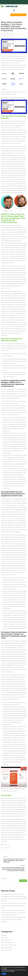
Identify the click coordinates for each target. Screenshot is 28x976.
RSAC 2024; (7, 847)
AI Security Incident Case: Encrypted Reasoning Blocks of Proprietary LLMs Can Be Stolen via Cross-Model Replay (13, 913)
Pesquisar (4, 878)
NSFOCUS (5, 33)
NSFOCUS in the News (7, 945)
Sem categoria (5, 950)
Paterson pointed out (7, 225)
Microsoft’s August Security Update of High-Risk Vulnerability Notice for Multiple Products (13, 919)
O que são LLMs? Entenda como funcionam (13, 903)
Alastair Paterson (7, 148)
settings (12, 971)
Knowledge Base (6, 942)
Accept (4, 973)
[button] (14, 2)
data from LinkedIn (14, 125)
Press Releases (5, 947)
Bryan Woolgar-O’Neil (13, 181)
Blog (12, 33)
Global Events (5, 940)
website (21, 134)
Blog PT (3, 937)
